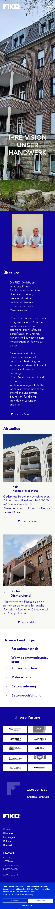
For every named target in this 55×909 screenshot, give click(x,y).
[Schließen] (51, 886)
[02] (7, 488)
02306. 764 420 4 (11, 869)
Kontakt (7, 845)
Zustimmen (40, 900)
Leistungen (9, 837)
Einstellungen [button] (27, 905)
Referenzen (9, 841)
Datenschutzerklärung (24, 894)
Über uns (8, 833)
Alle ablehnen (14, 900)
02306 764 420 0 (37, 789)
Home (6, 829)
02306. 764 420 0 (11, 866)
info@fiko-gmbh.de (38, 796)
